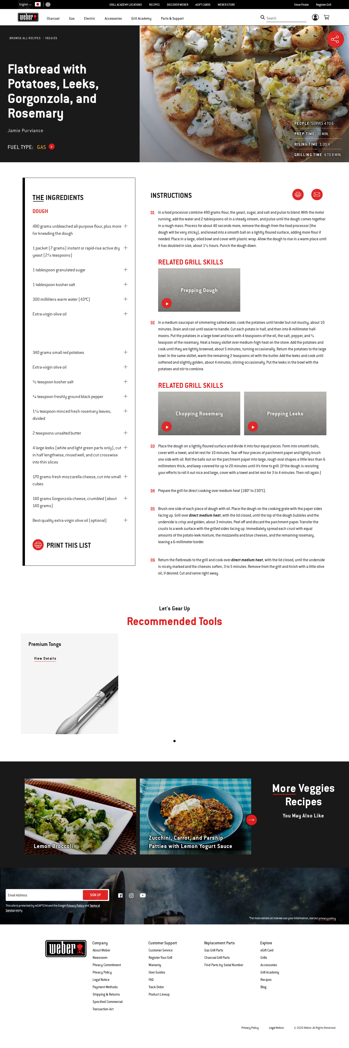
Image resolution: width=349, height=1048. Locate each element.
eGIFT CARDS (203, 5)
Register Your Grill (160, 957)
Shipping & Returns (106, 994)
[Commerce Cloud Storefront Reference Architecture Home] (28, 17)
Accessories (268, 965)
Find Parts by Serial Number (223, 965)
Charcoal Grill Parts (217, 957)
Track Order (156, 987)
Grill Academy (269, 972)
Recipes (266, 980)
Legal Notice (101, 980)
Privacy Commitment (107, 965)
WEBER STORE (226, 5)
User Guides (157, 972)
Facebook (120, 895)
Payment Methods (105, 987)
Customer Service (161, 950)
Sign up (95, 895)
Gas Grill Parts (213, 950)
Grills (263, 957)
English (24, 4)
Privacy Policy (75, 906)
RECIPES (154, 5)
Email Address (17, 895)
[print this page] (299, 194)
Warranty (155, 965)
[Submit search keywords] (262, 17)
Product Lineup (159, 994)
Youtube (142, 895)
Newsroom (100, 957)
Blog (263, 987)
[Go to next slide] (251, 820)
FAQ (151, 980)
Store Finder (301, 5)
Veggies (51, 38)
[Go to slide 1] (174, 741)
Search (271, 18)
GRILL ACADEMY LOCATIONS (125, 5)
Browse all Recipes (25, 38)
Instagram (131, 895)
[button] (62, 18)
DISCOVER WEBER (177, 5)
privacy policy (327, 918)
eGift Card (267, 950)
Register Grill (323, 5)
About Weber (101, 950)
